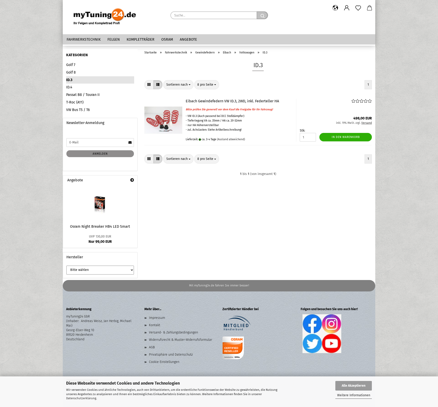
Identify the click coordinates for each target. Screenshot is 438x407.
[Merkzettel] (358, 8)
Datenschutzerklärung (81, 398)
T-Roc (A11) (74, 102)
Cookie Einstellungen (164, 362)
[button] (335, 8)
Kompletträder (140, 39)
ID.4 (69, 87)
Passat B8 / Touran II (83, 94)
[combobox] (178, 84)
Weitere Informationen (353, 395)
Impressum (157, 318)
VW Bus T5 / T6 (78, 110)
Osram (167, 39)
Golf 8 (71, 72)
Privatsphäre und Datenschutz (171, 355)
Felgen (113, 39)
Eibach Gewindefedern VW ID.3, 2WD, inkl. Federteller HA (232, 101)
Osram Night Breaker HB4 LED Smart (100, 226)
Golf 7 (70, 65)
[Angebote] (132, 180)
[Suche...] (262, 15)
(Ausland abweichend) (231, 139)
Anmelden (100, 153)
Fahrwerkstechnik (84, 39)
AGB (152, 347)
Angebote (188, 39)
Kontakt (154, 325)
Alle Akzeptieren (353, 386)
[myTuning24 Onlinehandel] (105, 17)
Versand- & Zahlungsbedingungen (173, 332)
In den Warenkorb (346, 137)
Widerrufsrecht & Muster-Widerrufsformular (180, 340)
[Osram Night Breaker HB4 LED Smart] (100, 203)
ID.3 (69, 80)
